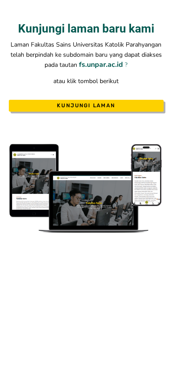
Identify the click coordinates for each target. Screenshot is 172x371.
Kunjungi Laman (86, 105)
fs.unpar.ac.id (102, 64)
